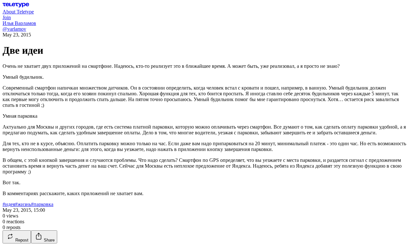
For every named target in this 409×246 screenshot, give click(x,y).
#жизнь (23, 204)
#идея (9, 204)
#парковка (42, 204)
